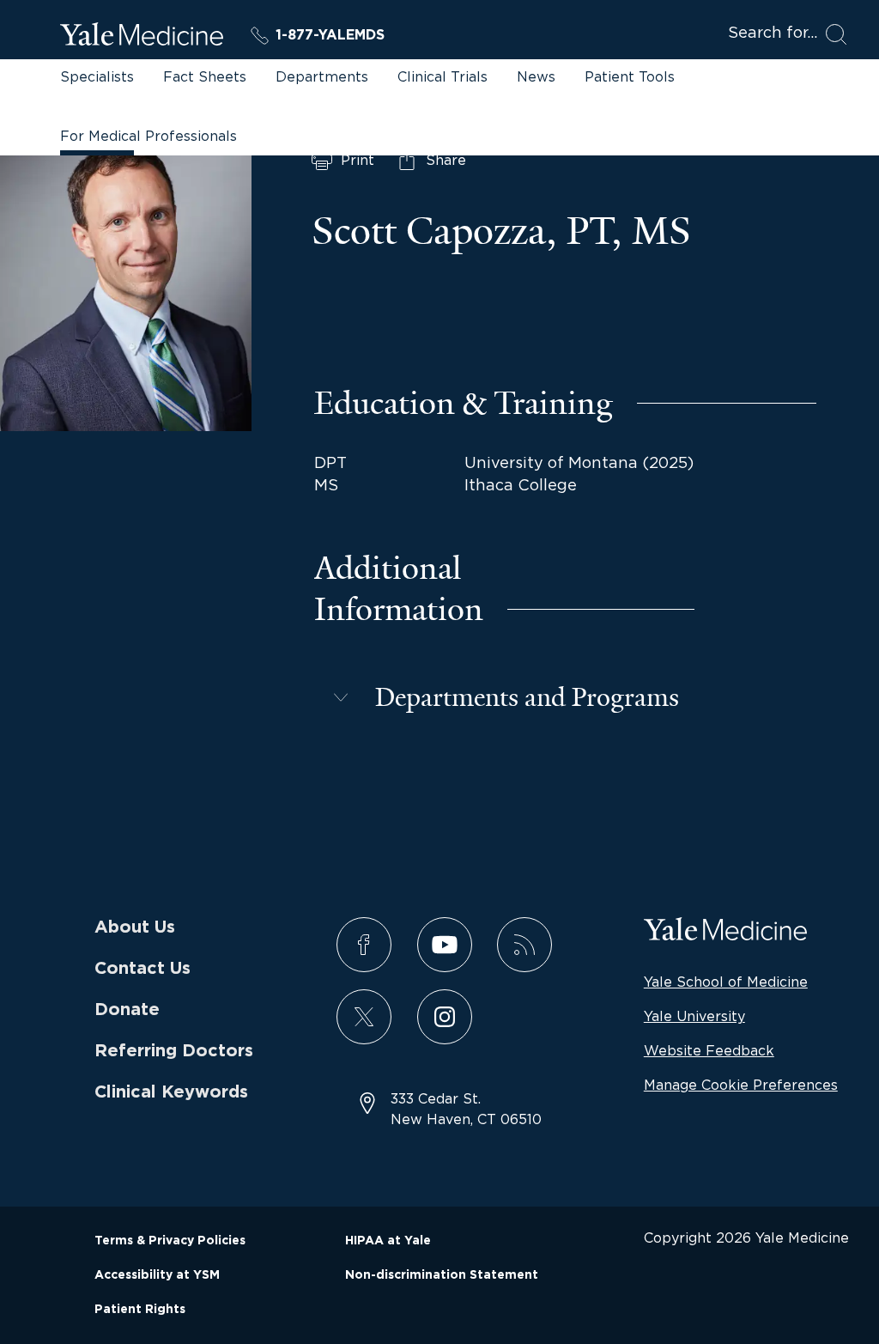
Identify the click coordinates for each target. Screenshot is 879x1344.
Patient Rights (139, 1310)
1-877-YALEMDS (330, 35)
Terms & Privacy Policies (170, 1241)
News (536, 76)
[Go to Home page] (141, 37)
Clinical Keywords (171, 1092)
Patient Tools (630, 76)
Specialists (97, 76)
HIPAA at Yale (388, 1241)
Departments (322, 76)
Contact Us (142, 968)
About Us (134, 927)
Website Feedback (709, 1050)
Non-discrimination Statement (441, 1275)
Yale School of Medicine (726, 981)
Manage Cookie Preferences (741, 1084)
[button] (504, 697)
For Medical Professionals (148, 135)
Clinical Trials (442, 76)
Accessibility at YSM (157, 1275)
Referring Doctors (173, 1051)
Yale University (694, 1016)
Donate (127, 1010)
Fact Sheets (204, 76)
